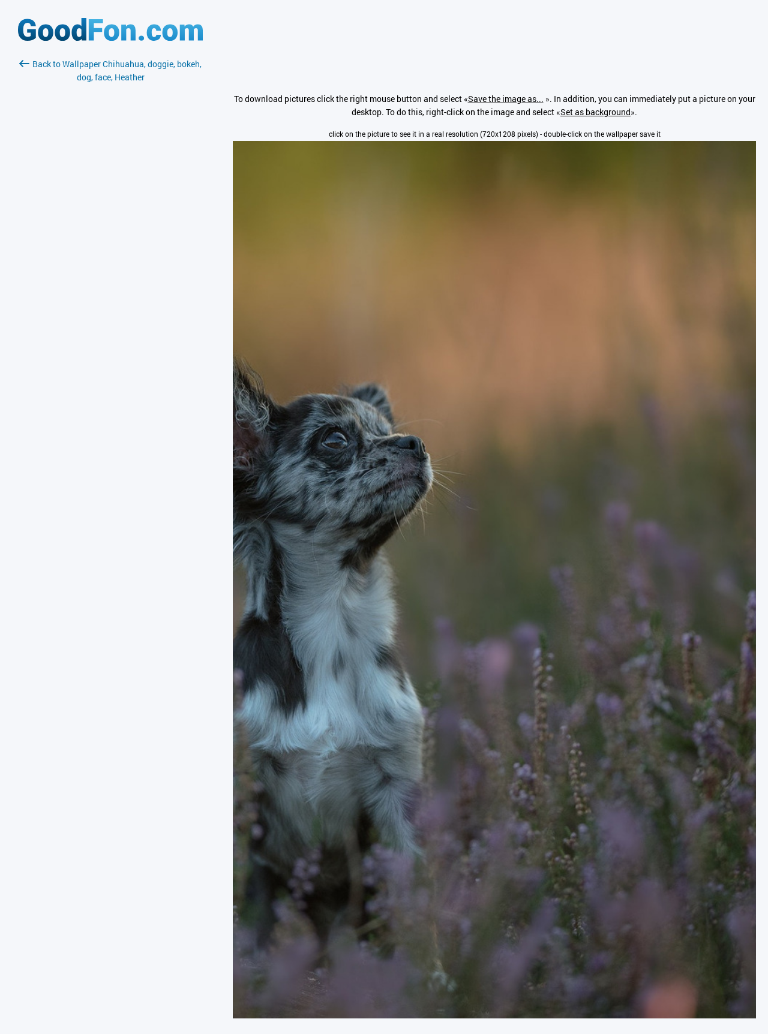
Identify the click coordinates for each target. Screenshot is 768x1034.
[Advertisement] (110, 226)
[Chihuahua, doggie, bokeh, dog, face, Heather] (494, 1015)
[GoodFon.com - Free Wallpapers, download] (110, 37)
